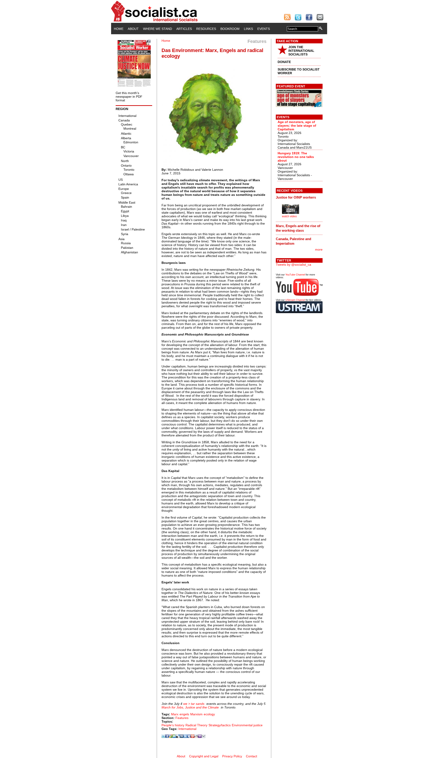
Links (248, 29)
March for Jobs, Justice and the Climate (190, 707)
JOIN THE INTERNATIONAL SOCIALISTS (301, 50)
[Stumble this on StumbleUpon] (174, 737)
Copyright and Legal (203, 756)
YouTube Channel (295, 274)
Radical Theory (196, 725)
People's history (173, 725)
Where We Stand (157, 29)
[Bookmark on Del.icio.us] (178, 737)
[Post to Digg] (181, 737)
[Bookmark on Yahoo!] (200, 737)
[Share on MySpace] (189, 737)
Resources (206, 29)
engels (184, 714)
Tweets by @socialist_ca (293, 264)
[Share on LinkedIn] (185, 737)
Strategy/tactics (220, 725)
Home (118, 29)
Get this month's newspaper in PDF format (129, 96)
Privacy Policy (232, 756)
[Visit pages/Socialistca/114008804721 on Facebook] (167, 737)
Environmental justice (247, 725)
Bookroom (230, 29)
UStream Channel (295, 300)
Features (181, 718)
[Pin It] (192, 737)
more (319, 249)
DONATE (284, 62)
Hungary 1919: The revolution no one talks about (296, 156)
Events (263, 29)
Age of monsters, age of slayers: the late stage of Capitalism (297, 125)
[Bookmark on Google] (170, 737)
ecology (209, 714)
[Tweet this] (163, 737)
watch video (289, 216)
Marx (174, 714)
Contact (251, 756)
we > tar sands (193, 704)
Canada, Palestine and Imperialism (293, 241)
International (187, 729)
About (133, 29)
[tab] (299, 197)
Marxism (196, 714)
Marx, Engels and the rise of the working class (298, 228)
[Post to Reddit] (196, 737)
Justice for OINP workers (296, 197)
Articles (184, 29)
